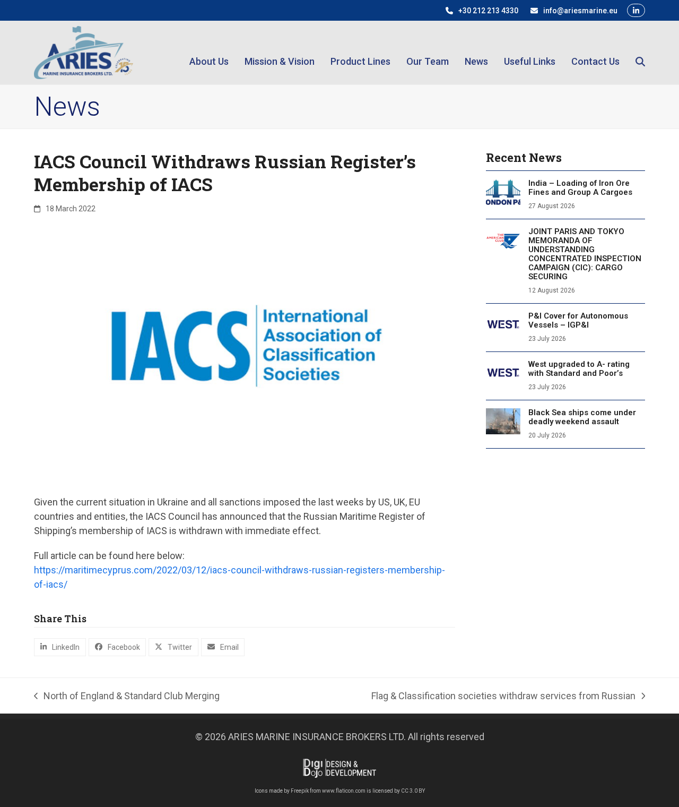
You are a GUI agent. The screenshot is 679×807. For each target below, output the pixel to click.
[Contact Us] (595, 52)
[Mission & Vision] (280, 52)
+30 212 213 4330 (488, 10)
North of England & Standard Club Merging (127, 696)
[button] (640, 52)
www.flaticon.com (343, 791)
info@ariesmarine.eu (580, 10)
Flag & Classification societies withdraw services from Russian (503, 696)
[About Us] (209, 52)
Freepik (300, 791)
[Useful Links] (529, 52)
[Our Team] (427, 52)
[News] (476, 52)
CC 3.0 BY (413, 791)
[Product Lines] (360, 52)
